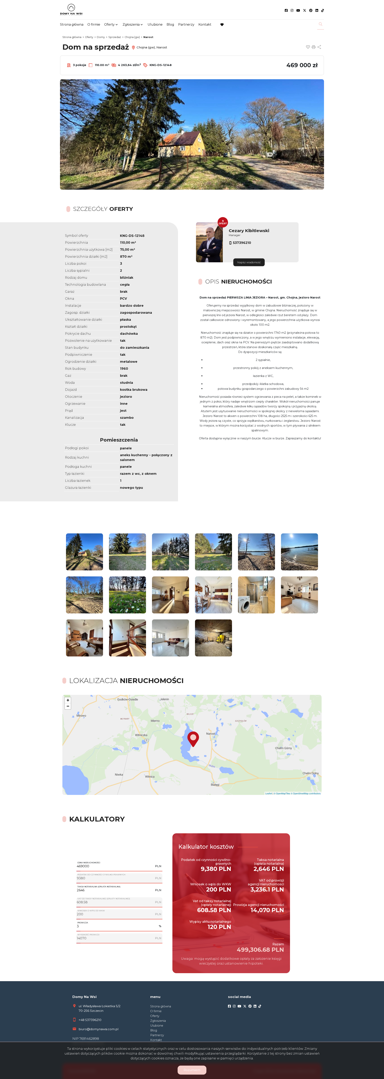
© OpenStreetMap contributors (306, 793)
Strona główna (71, 24)
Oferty (109, 24)
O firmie (93, 24)
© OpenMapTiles (282, 793)
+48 (82, 1020)
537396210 (242, 243)
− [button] (68, 706)
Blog (170, 24)
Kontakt (204, 24)
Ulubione (155, 24)
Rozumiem (192, 1070)
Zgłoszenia (158, 1021)
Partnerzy (186, 24)
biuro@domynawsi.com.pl (98, 1029)
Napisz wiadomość (249, 262)
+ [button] (68, 700)
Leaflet (268, 793)
